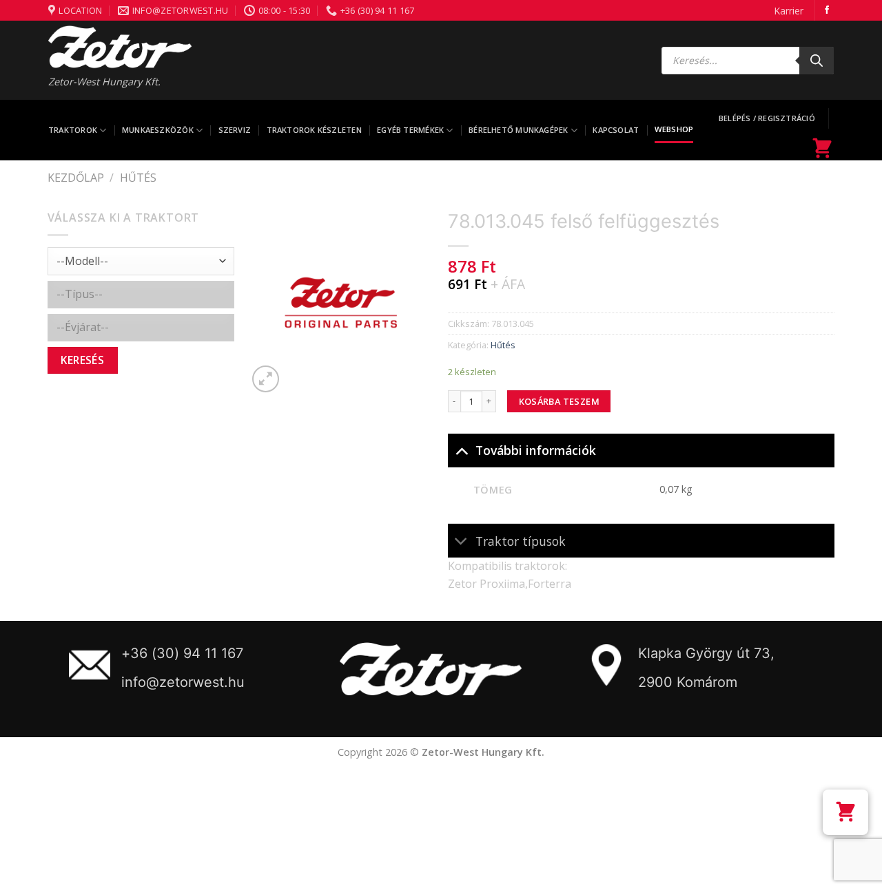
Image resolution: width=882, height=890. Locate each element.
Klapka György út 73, (706, 653)
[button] (845, 812)
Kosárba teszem (559, 401)
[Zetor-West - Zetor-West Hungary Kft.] (120, 46)
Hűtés (138, 177)
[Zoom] (265, 378)
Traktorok (72, 130)
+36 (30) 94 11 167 (182, 653)
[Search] (816, 60)
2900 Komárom (687, 682)
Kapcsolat (616, 130)
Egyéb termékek (410, 130)
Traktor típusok (520, 541)
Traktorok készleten (314, 130)
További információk (535, 450)
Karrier (788, 10)
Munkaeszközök (158, 130)
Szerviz (235, 130)
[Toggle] (461, 450)
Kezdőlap (76, 177)
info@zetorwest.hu (183, 682)
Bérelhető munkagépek (518, 130)
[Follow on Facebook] (827, 10)
